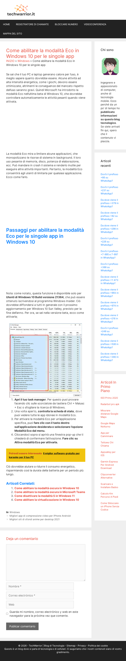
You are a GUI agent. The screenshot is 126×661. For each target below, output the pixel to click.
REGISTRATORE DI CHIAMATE (32, 24)
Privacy (82, 645)
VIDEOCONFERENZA (95, 24)
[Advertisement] (45, 130)
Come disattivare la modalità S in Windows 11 (44, 495)
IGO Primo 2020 (109, 397)
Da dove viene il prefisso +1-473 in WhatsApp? (109, 280)
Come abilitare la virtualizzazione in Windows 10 (46, 499)
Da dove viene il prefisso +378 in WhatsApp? (110, 203)
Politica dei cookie (98, 645)
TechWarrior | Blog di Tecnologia (46, 645)
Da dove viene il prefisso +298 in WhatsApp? (109, 228)
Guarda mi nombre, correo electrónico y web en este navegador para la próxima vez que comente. (44, 613)
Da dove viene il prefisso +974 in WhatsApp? (109, 305)
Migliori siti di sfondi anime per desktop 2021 (35, 519)
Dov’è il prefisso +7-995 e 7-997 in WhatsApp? (109, 254)
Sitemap (71, 645)
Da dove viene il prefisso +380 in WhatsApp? (110, 357)
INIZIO (10, 61)
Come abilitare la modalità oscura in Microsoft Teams (49, 492)
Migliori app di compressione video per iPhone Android (40, 515)
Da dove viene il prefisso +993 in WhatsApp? (110, 293)
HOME (6, 24)
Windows (24, 61)
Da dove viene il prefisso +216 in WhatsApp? (109, 318)
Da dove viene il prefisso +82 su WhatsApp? (109, 216)
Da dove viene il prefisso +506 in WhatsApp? (109, 344)
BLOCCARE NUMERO (66, 24)
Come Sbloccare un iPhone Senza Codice (110, 506)
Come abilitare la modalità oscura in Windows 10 (46, 488)
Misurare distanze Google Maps (109, 413)
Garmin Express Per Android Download (109, 465)
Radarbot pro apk (110, 404)
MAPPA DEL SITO (12, 33)
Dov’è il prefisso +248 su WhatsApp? (109, 331)
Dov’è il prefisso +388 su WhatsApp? (109, 267)
